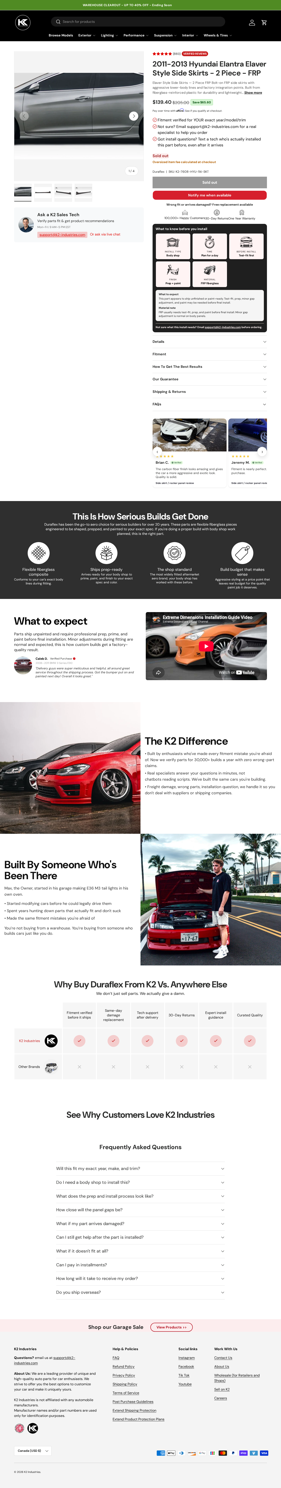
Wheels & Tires (216, 35)
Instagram (186, 1357)
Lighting (107, 35)
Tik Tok (183, 1375)
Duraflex (158, 172)
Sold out (209, 182)
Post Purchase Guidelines (133, 1401)
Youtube (185, 1384)
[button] (264, 22)
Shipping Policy (125, 1384)
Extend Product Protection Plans (138, 1419)
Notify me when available (209, 195)
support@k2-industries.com (62, 234)
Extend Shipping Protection (134, 1410)
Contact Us (223, 1357)
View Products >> (172, 1327)
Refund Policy (124, 1366)
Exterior (84, 35)
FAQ (116, 1357)
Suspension (163, 35)
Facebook (186, 1366)
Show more (253, 92)
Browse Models (61, 35)
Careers (220, 1398)
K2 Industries (32, 1472)
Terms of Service (126, 1393)
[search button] (56, 22)
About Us (221, 1366)
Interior (188, 35)
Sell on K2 (222, 1389)
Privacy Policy (124, 1375)
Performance (134, 35)
